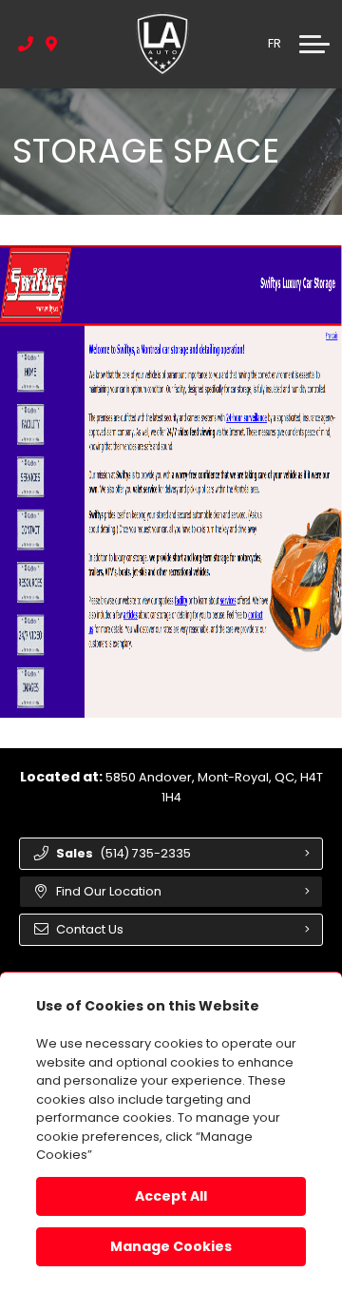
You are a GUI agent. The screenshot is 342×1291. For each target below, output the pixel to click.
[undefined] (171, 481)
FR (274, 43)
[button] (314, 43)
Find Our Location (109, 891)
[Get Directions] (52, 44)
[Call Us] (26, 44)
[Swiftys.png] (171, 481)
